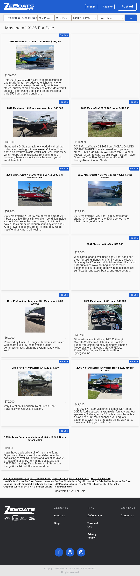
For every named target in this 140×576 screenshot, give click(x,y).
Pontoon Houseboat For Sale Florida (53, 481)
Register (108, 6)
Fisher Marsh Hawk (63, 486)
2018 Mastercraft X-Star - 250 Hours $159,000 (35, 41)
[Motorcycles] (32, 518)
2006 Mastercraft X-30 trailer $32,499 (105, 301)
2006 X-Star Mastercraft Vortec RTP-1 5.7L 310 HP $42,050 (105, 369)
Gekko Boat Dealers (42, 486)
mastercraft (23, 80)
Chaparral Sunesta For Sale (17, 486)
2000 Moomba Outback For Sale (70, 484)
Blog (57, 523)
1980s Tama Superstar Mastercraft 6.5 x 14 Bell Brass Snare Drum (35, 438)
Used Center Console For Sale (18, 481)
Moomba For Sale (12, 484)
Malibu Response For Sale (117, 481)
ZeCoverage (94, 515)
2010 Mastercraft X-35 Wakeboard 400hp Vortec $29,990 (105, 176)
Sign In (91, 6)
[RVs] (15, 518)
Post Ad (127, 6)
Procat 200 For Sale (100, 478)
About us (59, 515)
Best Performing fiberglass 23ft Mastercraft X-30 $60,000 (35, 302)
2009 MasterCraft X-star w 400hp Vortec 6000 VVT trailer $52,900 (35, 176)
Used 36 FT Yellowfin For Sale (37, 484)
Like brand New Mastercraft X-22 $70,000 (35, 367)
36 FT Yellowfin (111, 484)
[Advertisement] (105, 61)
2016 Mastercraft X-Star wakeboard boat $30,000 (35, 108)
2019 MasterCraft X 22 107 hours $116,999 (105, 108)
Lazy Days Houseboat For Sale (87, 481)
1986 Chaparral (94, 484)
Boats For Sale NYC (79, 478)
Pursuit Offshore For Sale (16, 478)
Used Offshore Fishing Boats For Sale (49, 478)
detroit (104, 152)
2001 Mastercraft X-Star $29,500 (105, 244)
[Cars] (7, 518)
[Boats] (23, 518)
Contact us (127, 515)
